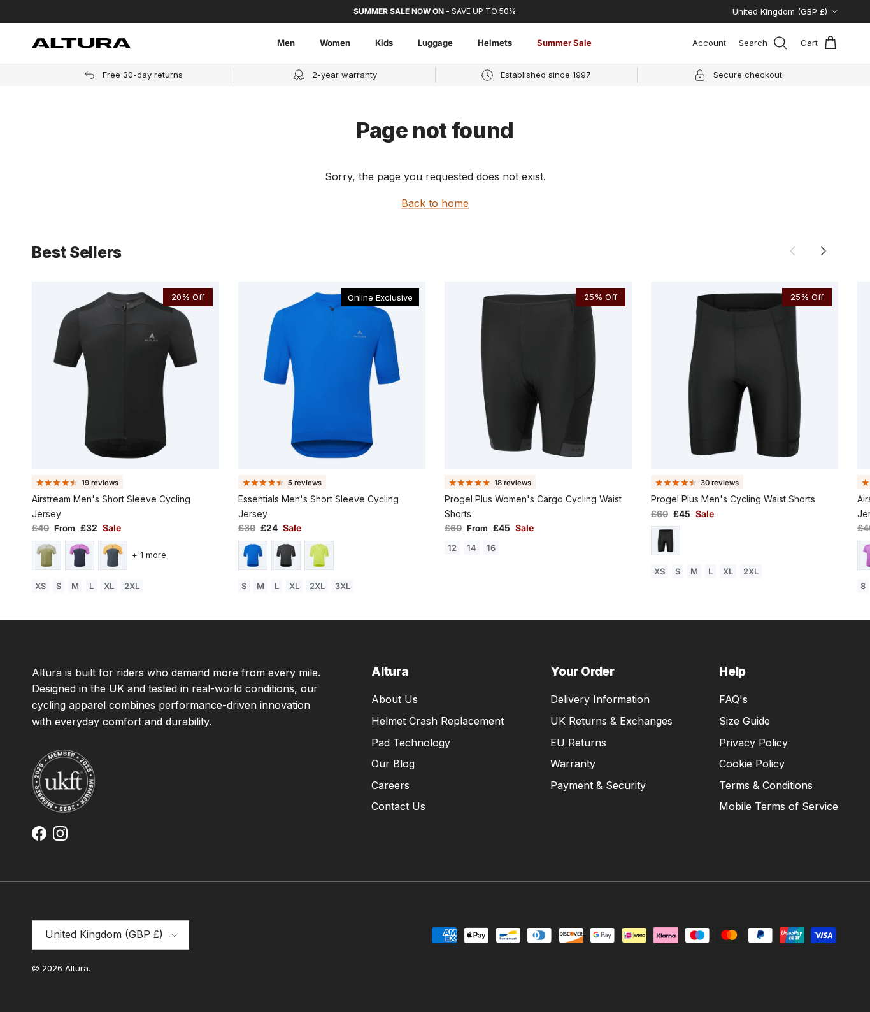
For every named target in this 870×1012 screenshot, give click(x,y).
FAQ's (733, 699)
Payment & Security (598, 785)
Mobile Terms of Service (778, 806)
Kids (384, 43)
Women (335, 43)
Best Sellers (77, 252)
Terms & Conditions (766, 785)
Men (286, 43)
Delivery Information (600, 699)
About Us (394, 699)
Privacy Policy (753, 742)
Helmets (495, 43)
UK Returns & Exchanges (611, 721)
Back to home (435, 203)
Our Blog (393, 763)
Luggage (435, 43)
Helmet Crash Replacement (437, 721)
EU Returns (578, 742)
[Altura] (81, 43)
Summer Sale (564, 43)
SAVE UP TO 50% (484, 11)
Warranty (572, 763)
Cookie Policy (752, 763)
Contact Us (398, 806)
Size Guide (744, 721)
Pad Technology (410, 742)
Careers (390, 785)
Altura (77, 968)
